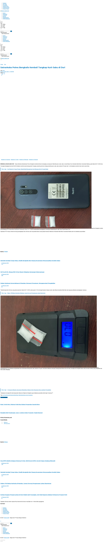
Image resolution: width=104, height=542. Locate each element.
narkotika (10, 395)
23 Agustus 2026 (5, 274)
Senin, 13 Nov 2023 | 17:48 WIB (7, 71)
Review (4, 16)
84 (2, 286)
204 (2, 487)
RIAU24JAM (6, 517)
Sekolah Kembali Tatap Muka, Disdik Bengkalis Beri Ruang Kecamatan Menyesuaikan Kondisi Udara (30, 260)
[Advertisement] (36, 241)
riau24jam (14, 395)
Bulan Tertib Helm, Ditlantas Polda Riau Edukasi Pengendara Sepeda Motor (20, 404)
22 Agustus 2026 (5, 285)
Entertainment (6, 17)
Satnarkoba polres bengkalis (27, 395)
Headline (6, 395)
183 (2, 464)
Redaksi (4, 3)
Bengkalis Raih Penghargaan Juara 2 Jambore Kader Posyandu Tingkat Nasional (21, 412)
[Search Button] (11, 31)
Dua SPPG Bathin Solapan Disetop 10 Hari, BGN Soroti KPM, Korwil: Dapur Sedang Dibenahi (27, 461)
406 (2, 275)
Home (4, 13)
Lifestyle (5, 15)
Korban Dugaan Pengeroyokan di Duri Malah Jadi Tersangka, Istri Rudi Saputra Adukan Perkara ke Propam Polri (33, 494)
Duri (5, 64)
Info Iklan (5, 4)
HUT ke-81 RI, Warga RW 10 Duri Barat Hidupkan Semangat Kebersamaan (22, 272)
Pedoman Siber (6, 7)
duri (4, 395)
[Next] (1, 288)
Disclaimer (5, 5)
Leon (4, 70)
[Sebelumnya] (0, 288)
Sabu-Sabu (18, 395)
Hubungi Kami (6, 6)
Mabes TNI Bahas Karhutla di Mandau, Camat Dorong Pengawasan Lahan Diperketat (25, 483)
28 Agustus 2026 (5, 463)
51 (2, 498)
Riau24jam (5, 14)
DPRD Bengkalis (6, 18)
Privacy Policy (6, 8)
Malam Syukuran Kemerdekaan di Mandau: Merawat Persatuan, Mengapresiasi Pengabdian (27, 283)
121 (2, 264)
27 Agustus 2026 (5, 263)
